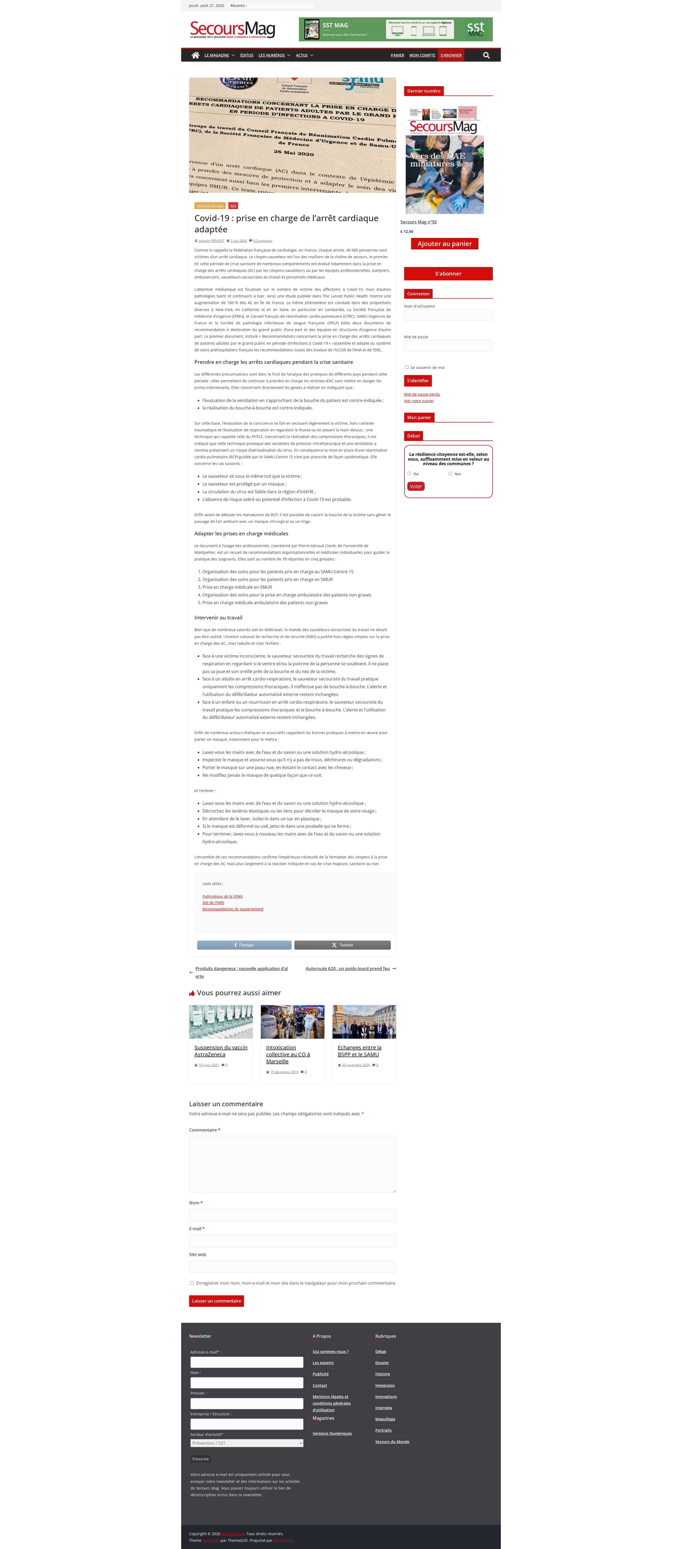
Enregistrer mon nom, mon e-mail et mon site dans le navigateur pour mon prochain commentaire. (296, 1283)
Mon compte (422, 55)
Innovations (386, 1396)
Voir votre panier (419, 400)
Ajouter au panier (445, 243)
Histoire (382, 1373)
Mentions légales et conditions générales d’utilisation (332, 1403)
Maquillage (385, 1418)
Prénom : (198, 1393)
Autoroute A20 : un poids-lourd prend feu (348, 968)
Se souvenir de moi (427, 367)
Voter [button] (416, 486)
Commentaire (204, 1130)
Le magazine (217, 55)
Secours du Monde (392, 1441)
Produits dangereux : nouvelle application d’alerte (242, 972)
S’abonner (451, 55)
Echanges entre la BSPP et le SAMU (359, 1051)
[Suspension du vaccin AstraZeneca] (221, 1009)
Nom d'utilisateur (419, 306)
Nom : (195, 1372)
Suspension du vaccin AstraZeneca (220, 1051)
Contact (320, 1385)
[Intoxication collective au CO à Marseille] (292, 1009)
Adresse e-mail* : (205, 1352)
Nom (196, 1203)
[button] (232, 55)
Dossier (382, 1362)
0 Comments (262, 240)
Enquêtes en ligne (210, 206)
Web (233, 206)
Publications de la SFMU (222, 896)
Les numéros (272, 55)
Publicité (321, 1373)
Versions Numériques (332, 1433)
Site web (197, 1254)
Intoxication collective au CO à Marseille (288, 1054)
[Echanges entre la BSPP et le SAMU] (364, 1009)
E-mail (197, 1229)
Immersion (385, 1385)
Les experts (323, 1362)
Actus (302, 55)
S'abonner (448, 273)
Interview (383, 1407)
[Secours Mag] (195, 55)
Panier (397, 55)
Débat (380, 1351)
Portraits (383, 1430)
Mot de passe (416, 336)
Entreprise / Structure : (211, 1413)
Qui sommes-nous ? (330, 1351)
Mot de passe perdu (422, 394)
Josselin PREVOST (211, 240)
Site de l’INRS (213, 902)
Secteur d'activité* (206, 1434)
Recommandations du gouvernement (232, 908)
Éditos (246, 55)
